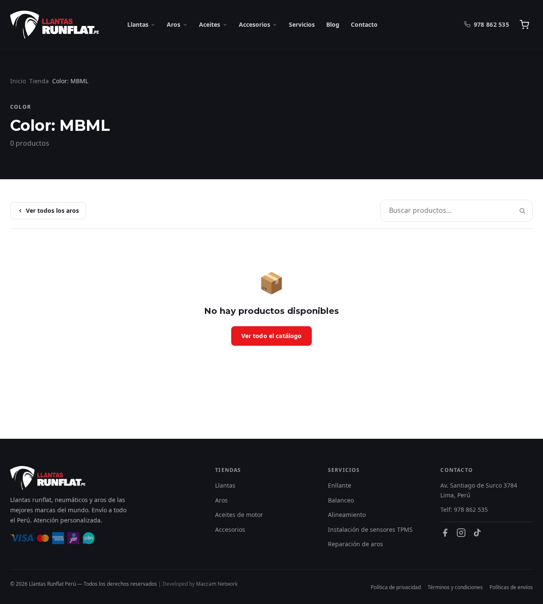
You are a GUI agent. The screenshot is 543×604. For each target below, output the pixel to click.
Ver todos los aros (52, 210)
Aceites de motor (239, 515)
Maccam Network (217, 583)
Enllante (339, 485)
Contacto (364, 24)
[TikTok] (477, 532)
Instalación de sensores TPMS (370, 529)
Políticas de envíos (511, 587)
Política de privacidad (396, 587)
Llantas (137, 24)
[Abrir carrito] (524, 24)
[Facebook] (445, 532)
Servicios (302, 24)
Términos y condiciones (455, 587)
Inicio (18, 81)
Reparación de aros (355, 544)
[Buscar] (522, 211)
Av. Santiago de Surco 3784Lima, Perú (478, 490)
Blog (332, 24)
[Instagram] (461, 532)
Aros (173, 24)
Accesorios (254, 24)
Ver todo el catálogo (271, 336)
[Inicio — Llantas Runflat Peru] (54, 25)
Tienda (39, 81)
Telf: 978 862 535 (464, 509)
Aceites (209, 24)
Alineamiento (347, 515)
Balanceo (341, 500)
